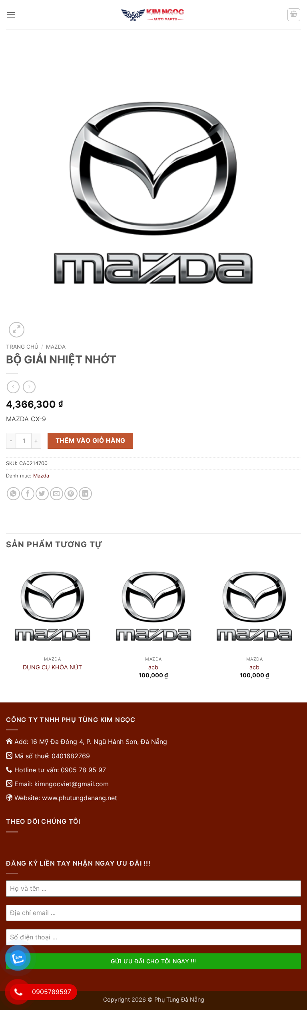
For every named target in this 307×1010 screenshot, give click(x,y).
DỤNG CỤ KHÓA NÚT (52, 667)
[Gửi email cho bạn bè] (56, 493)
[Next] (301, 630)
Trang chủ (22, 346)
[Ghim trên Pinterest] (71, 493)
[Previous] (6, 630)
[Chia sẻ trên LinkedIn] (85, 493)
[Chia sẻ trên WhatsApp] (13, 493)
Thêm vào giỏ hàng (91, 440)
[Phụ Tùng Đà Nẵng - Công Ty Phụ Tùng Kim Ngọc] (153, 14)
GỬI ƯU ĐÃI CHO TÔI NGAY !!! (153, 961)
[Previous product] (29, 387)
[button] (11, 14)
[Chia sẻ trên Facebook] (27, 493)
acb (153, 667)
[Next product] (13, 387)
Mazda (56, 346)
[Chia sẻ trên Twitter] (42, 493)
